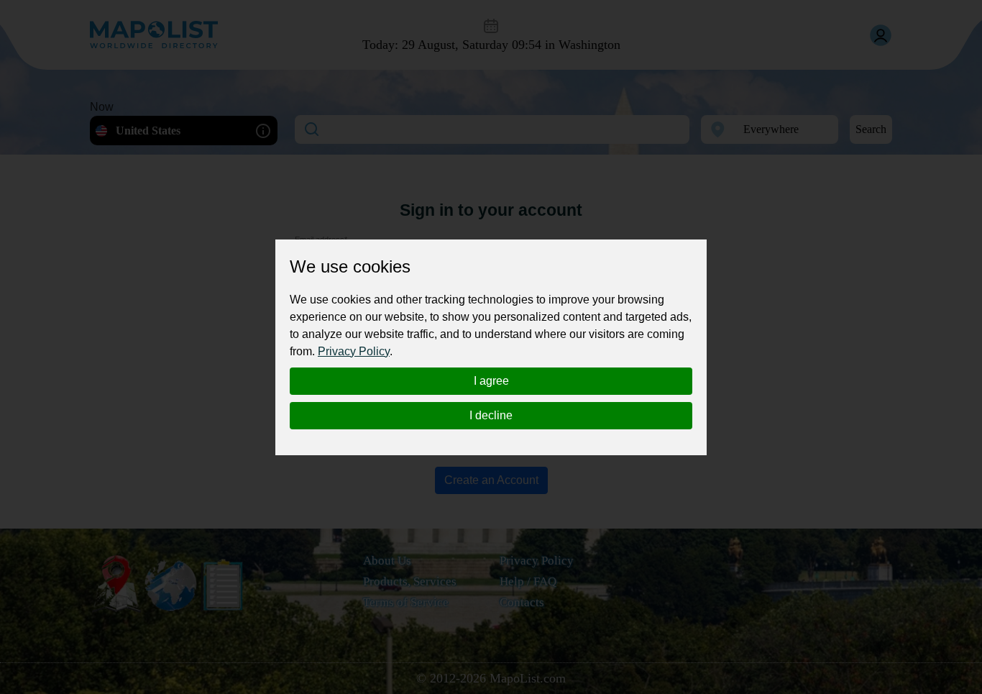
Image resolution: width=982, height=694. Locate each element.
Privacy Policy (354, 351)
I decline (491, 415)
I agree (491, 381)
